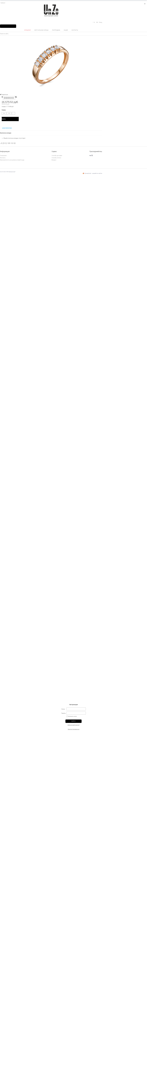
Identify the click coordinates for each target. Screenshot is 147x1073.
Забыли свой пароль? (73, 725)
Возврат (54, 160)
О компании (3, 155)
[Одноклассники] (9, 98)
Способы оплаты (56, 157)
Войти (73, 721)
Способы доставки (57, 155)
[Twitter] (13, 98)
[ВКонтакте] (5, 98)
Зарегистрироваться (73, 729)
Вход (100, 22)
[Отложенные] (93, 22)
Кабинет (3, 3)
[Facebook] (7, 98)
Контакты (3, 157)
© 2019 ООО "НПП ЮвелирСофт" (8, 171)
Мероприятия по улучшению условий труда (12, 160)
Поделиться (4, 94)
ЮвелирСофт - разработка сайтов (93, 173)
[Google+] (11, 98)
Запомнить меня (72, 716)
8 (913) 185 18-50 (8, 143)
